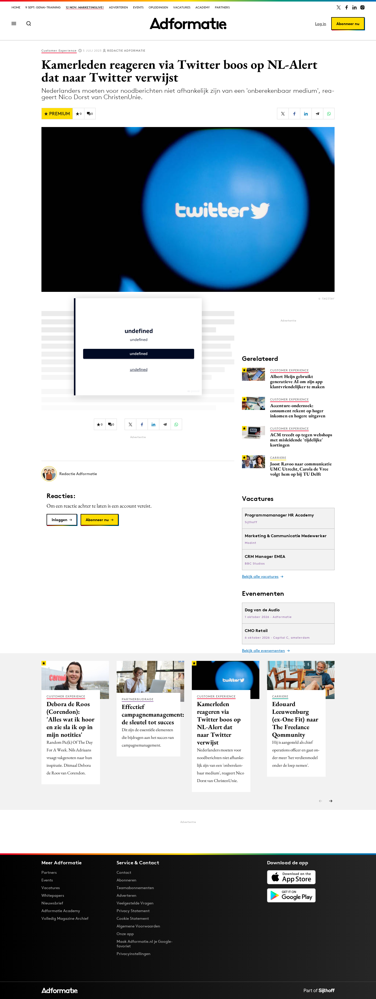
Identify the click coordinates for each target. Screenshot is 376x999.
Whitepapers (52, 895)
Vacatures (181, 7)
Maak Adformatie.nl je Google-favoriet (145, 943)
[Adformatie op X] (339, 7)
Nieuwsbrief (52, 903)
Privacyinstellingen (133, 953)
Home (16, 7)
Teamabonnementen (135, 887)
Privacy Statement (133, 910)
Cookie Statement (133, 918)
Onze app (125, 933)
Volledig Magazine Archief (65, 918)
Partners (222, 7)
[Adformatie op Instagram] (362, 7)
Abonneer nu (347, 23)
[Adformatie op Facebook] (347, 7)
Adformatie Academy (60, 910)
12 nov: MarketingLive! (85, 7)
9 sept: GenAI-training (43, 7)
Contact (124, 872)
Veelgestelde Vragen (135, 903)
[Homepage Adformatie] (188, 23)
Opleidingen (158, 7)
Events (138, 7)
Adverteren (118, 7)
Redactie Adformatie (126, 50)
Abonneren (126, 880)
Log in (320, 23)
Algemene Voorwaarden (138, 926)
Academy (202, 7)
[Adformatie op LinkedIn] (354, 7)
